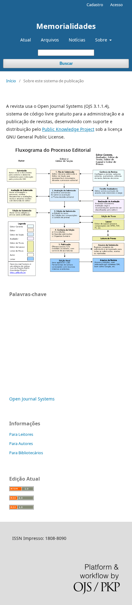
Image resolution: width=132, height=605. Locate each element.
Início (11, 81)
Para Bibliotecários (26, 452)
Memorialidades (66, 26)
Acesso (116, 4)
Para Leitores (21, 434)
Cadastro (95, 4)
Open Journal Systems (32, 399)
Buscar (66, 63)
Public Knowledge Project (68, 129)
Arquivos (50, 40)
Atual (25, 40)
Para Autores (21, 443)
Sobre (101, 40)
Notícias (77, 40)
